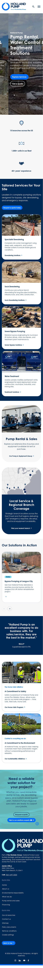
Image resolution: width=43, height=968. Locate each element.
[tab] (9, 95)
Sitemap (5, 923)
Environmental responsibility (13, 893)
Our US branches (8, 915)
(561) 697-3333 (11, 875)
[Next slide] (9, 608)
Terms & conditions (9, 931)
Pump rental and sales (11, 901)
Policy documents (9, 927)
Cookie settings (8, 935)
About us (5, 889)
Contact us (6, 919)
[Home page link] (14, 6)
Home (4, 885)
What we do (7, 897)
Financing (6, 905)
